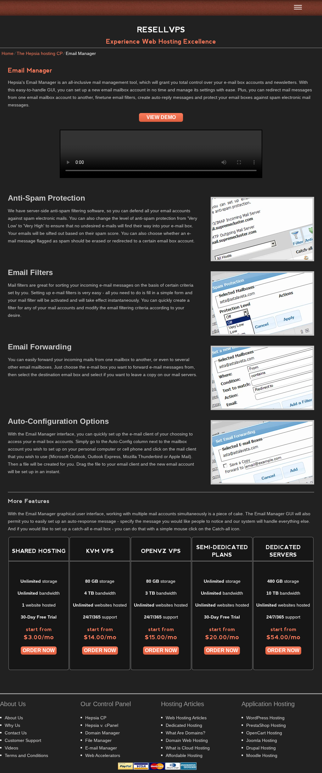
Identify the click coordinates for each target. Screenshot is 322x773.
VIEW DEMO (161, 117)
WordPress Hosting (265, 717)
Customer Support (23, 740)
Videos (11, 747)
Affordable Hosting (184, 755)
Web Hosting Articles (186, 717)
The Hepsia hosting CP (40, 53)
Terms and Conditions (26, 755)
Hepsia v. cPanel (101, 725)
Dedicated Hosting (184, 725)
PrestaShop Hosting (266, 725)
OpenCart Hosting (264, 732)
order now (39, 650)
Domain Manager (102, 732)
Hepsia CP (95, 717)
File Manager (98, 740)
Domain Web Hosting (187, 740)
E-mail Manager (101, 747)
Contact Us (16, 732)
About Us (14, 717)
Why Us (12, 725)
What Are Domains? (185, 732)
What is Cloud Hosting (188, 747)
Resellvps (161, 29)
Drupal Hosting (261, 747)
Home (8, 53)
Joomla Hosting (261, 740)
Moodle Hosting (261, 755)
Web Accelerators (102, 755)
